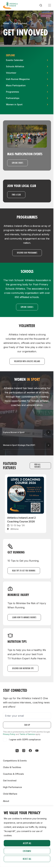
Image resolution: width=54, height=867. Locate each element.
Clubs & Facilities (12, 767)
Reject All (27, 859)
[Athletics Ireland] (10, 5)
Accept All (27, 843)
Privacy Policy (9, 734)
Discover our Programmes (27, 252)
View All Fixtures (37, 465)
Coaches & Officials (13, 774)
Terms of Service (27, 734)
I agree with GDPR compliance (25, 739)
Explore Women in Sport (13, 432)
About (6, 801)
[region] (27, 836)
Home (6, 23)
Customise (27, 851)
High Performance (12, 787)
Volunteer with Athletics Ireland (27, 361)
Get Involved (20, 23)
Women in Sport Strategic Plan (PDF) (19, 445)
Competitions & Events (15, 760)
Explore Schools (27, 307)
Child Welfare (10, 794)
